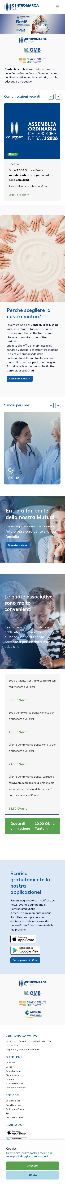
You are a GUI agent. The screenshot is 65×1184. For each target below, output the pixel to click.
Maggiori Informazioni (34, 1156)
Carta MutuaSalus (15, 1109)
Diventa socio (16, 545)
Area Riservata (13, 1105)
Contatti (10, 1079)
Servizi (9, 1066)
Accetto (32, 1165)
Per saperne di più (24, 960)
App (8, 1113)
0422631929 (12, 1045)
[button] (28, 30)
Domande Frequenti (16, 1087)
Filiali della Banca (15, 1083)
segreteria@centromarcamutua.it (23, 1049)
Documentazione (14, 1117)
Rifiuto (32, 1175)
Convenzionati (13, 1100)
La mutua (10, 1062)
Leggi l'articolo (17, 194)
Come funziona (18, 378)
